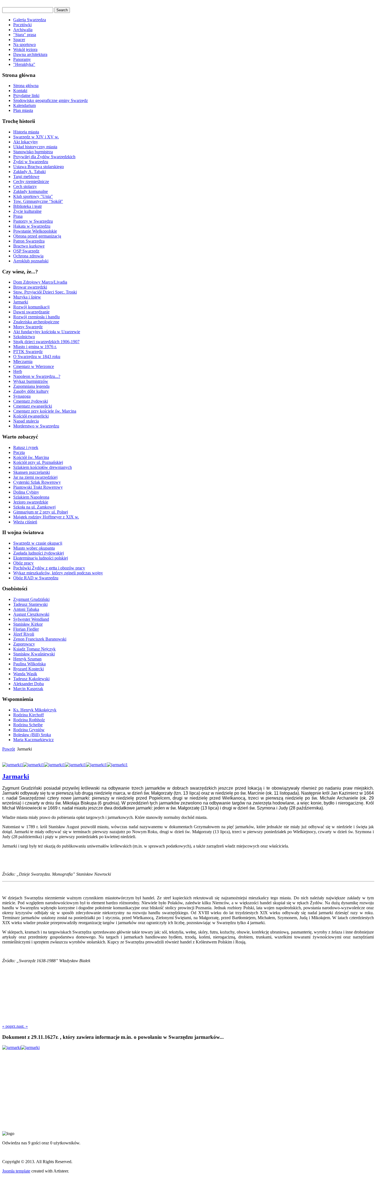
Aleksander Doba (28, 683)
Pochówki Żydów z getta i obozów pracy (49, 568)
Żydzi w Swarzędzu (30, 161)
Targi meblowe (26, 176)
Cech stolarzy (25, 186)
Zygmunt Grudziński (31, 599)
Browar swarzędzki (30, 287)
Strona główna (26, 85)
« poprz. (9, 1026)
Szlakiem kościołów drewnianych (42, 467)
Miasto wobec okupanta (34, 548)
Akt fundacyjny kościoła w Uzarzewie (46, 331)
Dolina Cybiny (26, 492)
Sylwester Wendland (31, 619)
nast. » (22, 1026)
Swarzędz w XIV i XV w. (36, 137)
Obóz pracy (23, 563)
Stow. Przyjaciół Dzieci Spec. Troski (45, 292)
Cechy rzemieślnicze (31, 181)
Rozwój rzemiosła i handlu (36, 316)
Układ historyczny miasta (35, 146)
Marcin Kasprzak (28, 688)
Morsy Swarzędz (28, 326)
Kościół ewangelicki (31, 416)
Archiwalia (22, 29)
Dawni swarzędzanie (31, 312)
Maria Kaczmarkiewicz (33, 739)
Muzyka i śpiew (27, 297)
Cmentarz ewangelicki (32, 406)
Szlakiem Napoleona (31, 497)
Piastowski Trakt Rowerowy (38, 487)
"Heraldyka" (24, 64)
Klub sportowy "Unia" (33, 196)
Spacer (19, 39)
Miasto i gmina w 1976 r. (35, 346)
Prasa (18, 216)
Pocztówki (22, 24)
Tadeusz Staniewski (30, 604)
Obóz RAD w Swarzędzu (35, 577)
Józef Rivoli (23, 634)
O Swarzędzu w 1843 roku (36, 356)
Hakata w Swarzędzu (31, 226)
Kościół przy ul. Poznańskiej (38, 462)
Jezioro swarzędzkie (30, 502)
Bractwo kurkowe (29, 246)
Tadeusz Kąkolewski (31, 678)
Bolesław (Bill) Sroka (32, 734)
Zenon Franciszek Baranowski (39, 639)
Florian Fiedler (26, 629)
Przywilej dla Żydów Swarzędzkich (44, 156)
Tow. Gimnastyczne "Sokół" (38, 201)
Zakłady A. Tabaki (29, 171)
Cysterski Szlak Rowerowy (37, 482)
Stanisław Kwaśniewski (34, 654)
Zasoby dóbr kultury (31, 391)
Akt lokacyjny (25, 141)
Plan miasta (23, 110)
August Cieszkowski (31, 614)
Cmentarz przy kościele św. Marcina (44, 411)
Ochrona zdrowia (28, 256)
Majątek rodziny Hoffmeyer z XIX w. (46, 517)
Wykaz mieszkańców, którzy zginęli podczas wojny (58, 573)
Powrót (8, 749)
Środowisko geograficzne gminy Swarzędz (50, 100)
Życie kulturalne (27, 211)
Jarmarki (20, 302)
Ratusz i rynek (25, 447)
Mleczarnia (22, 361)
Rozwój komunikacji (31, 307)
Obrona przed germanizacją (37, 236)
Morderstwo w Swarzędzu (36, 426)
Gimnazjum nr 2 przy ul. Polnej (40, 512)
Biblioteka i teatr (27, 206)
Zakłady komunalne (30, 191)
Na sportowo (24, 44)
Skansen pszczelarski (31, 472)
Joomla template (16, 1171)
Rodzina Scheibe (28, 724)
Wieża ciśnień (25, 522)
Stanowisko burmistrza (33, 151)
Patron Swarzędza (29, 241)
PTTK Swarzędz (28, 351)
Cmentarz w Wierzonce (33, 366)
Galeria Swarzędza (29, 19)
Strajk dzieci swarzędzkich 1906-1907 (46, 341)
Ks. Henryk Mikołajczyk (34, 710)
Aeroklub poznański (30, 261)
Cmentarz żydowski (30, 401)
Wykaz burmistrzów (30, 381)
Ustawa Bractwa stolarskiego (38, 166)
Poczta (19, 452)
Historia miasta (26, 132)
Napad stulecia (26, 421)
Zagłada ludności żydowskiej (38, 553)
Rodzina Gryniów (29, 729)
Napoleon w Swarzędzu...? (36, 376)
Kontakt (20, 90)
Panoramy (22, 59)
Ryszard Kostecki (28, 668)
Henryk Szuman (27, 659)
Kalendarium (24, 105)
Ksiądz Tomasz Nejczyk (34, 649)
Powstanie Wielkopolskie (35, 231)
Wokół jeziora (25, 49)
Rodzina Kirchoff (28, 714)
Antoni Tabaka (26, 609)
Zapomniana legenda (31, 386)
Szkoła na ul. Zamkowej (34, 507)
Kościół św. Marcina (31, 457)
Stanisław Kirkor (28, 624)
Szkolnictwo (24, 336)
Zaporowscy (24, 644)
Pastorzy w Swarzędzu (33, 221)
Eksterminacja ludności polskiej (40, 558)
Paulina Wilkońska (29, 663)
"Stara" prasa (24, 34)
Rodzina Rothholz (29, 719)
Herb (17, 371)
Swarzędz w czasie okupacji (37, 543)
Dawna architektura (30, 54)
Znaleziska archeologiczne (36, 321)
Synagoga (22, 396)
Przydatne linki (26, 95)
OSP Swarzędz (26, 251)
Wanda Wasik (25, 673)
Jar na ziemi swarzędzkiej (35, 477)
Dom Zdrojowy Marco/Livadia (40, 282)
